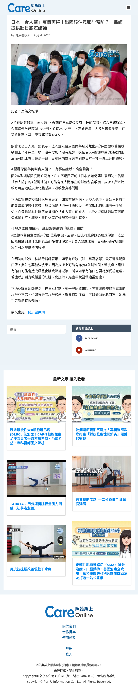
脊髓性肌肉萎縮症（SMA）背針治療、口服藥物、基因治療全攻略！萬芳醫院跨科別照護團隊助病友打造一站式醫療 (102, 571)
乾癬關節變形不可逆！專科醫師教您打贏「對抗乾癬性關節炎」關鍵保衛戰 (102, 434)
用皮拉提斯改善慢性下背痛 (30, 569)
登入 (69, 654)
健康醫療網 (22, 35)
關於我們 (69, 626)
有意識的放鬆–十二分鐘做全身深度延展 (101, 501)
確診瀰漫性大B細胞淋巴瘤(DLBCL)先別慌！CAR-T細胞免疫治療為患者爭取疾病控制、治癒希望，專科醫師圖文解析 (36, 436)
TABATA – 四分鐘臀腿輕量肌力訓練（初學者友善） (36, 506)
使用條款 (69, 637)
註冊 (69, 648)
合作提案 (69, 632)
